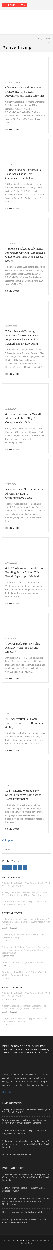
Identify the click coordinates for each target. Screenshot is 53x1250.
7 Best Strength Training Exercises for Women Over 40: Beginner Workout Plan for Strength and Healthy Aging (26, 950)
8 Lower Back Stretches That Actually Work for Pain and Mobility (22, 647)
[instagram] (20, 867)
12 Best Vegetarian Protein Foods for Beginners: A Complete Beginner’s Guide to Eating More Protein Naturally (26, 922)
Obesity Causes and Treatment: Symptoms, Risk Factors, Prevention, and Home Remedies (24, 91)
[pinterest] (15, 867)
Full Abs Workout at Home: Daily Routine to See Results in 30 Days (24, 723)
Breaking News (15, 5)
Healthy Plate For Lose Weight (16, 1154)
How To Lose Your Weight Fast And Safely (22, 962)
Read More (12, 129)
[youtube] (25, 867)
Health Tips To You (20, 1240)
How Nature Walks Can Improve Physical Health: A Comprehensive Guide (24, 493)
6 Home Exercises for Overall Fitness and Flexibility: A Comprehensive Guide (23, 418)
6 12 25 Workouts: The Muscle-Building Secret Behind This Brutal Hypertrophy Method (24, 572)
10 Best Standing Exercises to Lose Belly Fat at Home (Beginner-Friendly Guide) (23, 173)
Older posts (7, 840)
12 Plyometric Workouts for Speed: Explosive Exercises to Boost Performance (23, 794)
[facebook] (4, 867)
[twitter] (9, 867)
